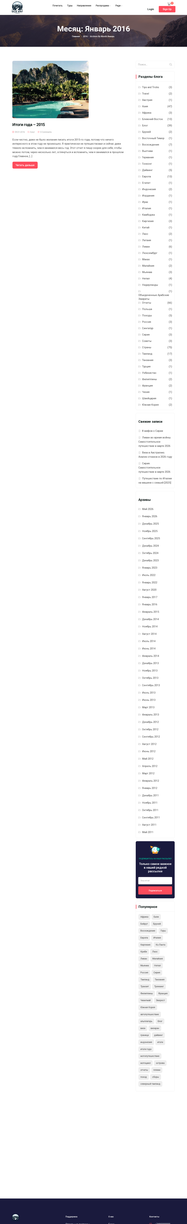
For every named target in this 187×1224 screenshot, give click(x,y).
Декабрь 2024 (150, 545)
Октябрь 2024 (150, 553)
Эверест (160, 1000)
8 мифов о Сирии (152, 430)
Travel (145, 93)
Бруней (146, 131)
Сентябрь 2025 (151, 538)
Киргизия (148, 221)
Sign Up (167, 9)
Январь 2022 (149, 582)
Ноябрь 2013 (149, 670)
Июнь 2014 (148, 648)
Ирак (145, 202)
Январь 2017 (149, 597)
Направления (84, 5)
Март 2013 (148, 707)
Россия (146, 321)
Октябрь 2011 (150, 810)
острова (160, 1063)
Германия (148, 157)
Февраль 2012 (150, 780)
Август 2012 (149, 744)
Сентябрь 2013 (151, 685)
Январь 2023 (149, 567)
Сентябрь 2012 (151, 736)
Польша (147, 309)
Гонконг (147, 163)
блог (160, 1021)
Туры (69, 5)
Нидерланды (150, 284)
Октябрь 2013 (150, 677)
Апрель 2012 (149, 766)
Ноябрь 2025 (149, 531)
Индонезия (149, 189)
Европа (146, 176)
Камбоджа (148, 214)
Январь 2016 (149, 604)
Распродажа (102, 5)
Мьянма (147, 272)
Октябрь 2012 (150, 729)
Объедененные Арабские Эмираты (153, 297)
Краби (143, 951)
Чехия (145, 392)
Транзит (144, 986)
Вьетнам (147, 151)
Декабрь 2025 (150, 523)
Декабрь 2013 (150, 663)
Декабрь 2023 (150, 560)
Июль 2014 (148, 641)
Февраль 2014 (150, 655)
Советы (147, 341)
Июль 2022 (148, 575)
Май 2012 (147, 758)
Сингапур (147, 328)
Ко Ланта (160, 944)
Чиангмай (145, 1000)
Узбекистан (149, 372)
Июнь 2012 (148, 751)
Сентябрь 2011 (151, 817)
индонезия (146, 1042)
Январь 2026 (149, 516)
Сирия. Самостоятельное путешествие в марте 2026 (154, 467)
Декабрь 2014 (150, 619)
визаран (155, 1028)
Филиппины (149, 379)
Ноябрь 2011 (149, 802)
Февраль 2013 (150, 714)
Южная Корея (150, 404)
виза (142, 1028)
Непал (146, 278)
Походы (147, 315)
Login (150, 9)
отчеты (144, 1070)
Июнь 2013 (148, 699)
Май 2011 (147, 832)
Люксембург (149, 253)
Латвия (146, 240)
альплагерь (146, 1021)
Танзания (147, 360)
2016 (85, 36)
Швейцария (149, 398)
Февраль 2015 (150, 611)
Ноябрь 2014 (149, 626)
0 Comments (46, 132)
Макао (146, 259)
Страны (146, 347)
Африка (146, 112)
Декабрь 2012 (150, 722)
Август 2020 (149, 589)
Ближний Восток (152, 119)
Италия (146, 208)
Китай (145, 227)
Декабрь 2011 (150, 795)
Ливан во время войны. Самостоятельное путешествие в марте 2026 (154, 441)
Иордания (148, 195)
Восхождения (150, 144)
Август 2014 (149, 633)
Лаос (145, 233)
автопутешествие (149, 1014)
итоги (160, 1042)
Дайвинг (147, 170)
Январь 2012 (149, 788)
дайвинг (158, 1035)
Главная (76, 36)
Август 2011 (149, 824)
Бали (156, 916)
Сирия (146, 334)
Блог (32, 132)
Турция (146, 366)
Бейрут (144, 923)
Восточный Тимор (153, 138)
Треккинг (159, 986)
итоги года (145, 1049)
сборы (155, 1077)
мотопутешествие (149, 1056)
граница (144, 1035)
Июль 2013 (148, 692)
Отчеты (146, 302)
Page (118, 5)
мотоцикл (145, 1063)
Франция (147, 385)
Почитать (57, 5)
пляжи (156, 1070)
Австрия (147, 100)
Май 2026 (147, 509)
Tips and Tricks (150, 87)
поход (143, 1077)
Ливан (146, 246)
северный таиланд (150, 1083)
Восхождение (147, 930)
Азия (145, 106)
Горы (163, 930)
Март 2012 (148, 773)
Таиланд (147, 353)
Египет (146, 182)
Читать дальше (25, 165)
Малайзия (148, 265)
